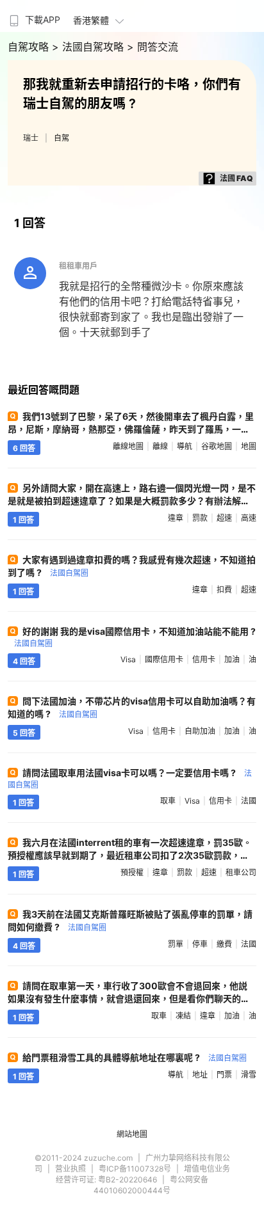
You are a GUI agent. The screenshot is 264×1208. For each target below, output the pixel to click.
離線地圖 (128, 446)
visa (128, 659)
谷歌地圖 (216, 446)
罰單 (175, 944)
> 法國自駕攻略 (89, 46)
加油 (232, 659)
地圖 (248, 446)
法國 (248, 801)
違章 (175, 518)
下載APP (42, 19)
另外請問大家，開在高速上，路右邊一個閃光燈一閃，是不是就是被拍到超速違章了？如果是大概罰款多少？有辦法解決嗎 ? (132, 500)
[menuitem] (33, 16)
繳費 (224, 944)
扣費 (224, 589)
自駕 (61, 138)
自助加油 (200, 731)
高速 (248, 518)
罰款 (200, 518)
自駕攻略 (30, 46)
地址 (200, 1074)
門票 (224, 1074)
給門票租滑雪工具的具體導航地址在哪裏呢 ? (134, 1057)
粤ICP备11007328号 (135, 1168)
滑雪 (248, 1074)
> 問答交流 (152, 46)
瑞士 (30, 138)
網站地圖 (132, 1134)
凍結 (183, 1016)
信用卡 (203, 659)
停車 (200, 944)
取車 (168, 801)
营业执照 (70, 1168)
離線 (160, 446)
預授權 (132, 872)
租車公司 (241, 872)
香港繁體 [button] (91, 20)
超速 (224, 518)
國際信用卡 (164, 659)
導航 (184, 446)
